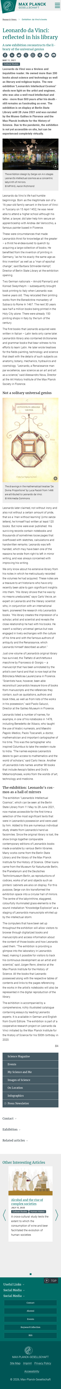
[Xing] (39, 55)
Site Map (15, 1363)
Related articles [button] (14, 1140)
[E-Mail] (46, 55)
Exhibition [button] (10, 1129)
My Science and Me (20, 1072)
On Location (15, 1087)
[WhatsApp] (32, 55)
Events (12, 1064)
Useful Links (12, 1284)
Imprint (27, 1363)
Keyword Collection (30, 1327)
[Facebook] (5, 55)
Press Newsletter (18, 1103)
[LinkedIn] (12, 55)
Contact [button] (8, 1118)
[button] (55, 166)
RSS (30, 1335)
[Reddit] (19, 55)
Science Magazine (19, 1056)
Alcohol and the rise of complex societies (27, 1202)
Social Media (12, 1290)
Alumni (30, 1311)
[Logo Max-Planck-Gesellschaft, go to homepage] (26, 6)
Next (56, 1215)
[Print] (53, 55)
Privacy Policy (42, 1363)
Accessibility (31, 1371)
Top (53, 1280)
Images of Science (19, 1080)
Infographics (16, 1095)
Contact (30, 1302)
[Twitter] (25, 55)
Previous (4, 1215)
